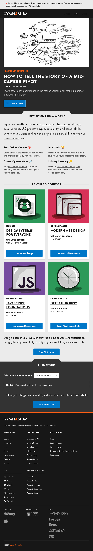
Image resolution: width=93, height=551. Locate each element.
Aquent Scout (33, 493)
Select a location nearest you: (18, 375)
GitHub (10, 501)
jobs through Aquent (17, 166)
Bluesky (10, 485)
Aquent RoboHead (34, 488)
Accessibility (32, 459)
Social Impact (56, 443)
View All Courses (46, 352)
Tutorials (7, 443)
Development (32, 447)
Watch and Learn (14, 103)
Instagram (11, 493)
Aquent (30, 476)
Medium (10, 497)
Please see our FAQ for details (27, 6)
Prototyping (32, 455)
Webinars (7, 459)
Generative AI (33, 438)
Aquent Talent (33, 480)
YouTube (10, 480)
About (85, 13)
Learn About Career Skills (68, 326)
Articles (7, 451)
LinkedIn (10, 476)
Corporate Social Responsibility (63, 451)
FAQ (52, 438)
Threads (10, 488)
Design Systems (33, 443)
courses (46, 124)
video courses (68, 152)
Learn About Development (68, 253)
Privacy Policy (56, 447)
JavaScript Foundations (18, 305)
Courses (67, 13)
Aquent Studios (33, 485)
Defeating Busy (63, 303)
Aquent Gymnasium (16, 545)
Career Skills (32, 463)
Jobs (76, 13)
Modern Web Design (67, 230)
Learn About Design (24, 253)
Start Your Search (46, 404)
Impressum (54, 455)
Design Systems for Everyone (19, 232)
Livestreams (9, 455)
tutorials (62, 124)
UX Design (31, 451)
